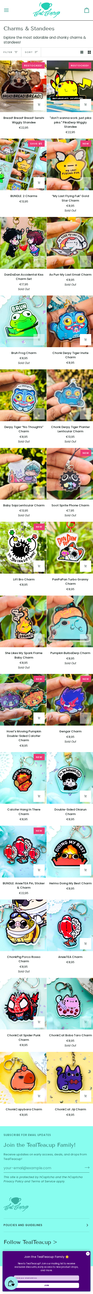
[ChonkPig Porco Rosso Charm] (23, 925)
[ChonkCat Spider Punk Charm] (23, 1003)
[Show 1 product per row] (82, 52)
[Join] (85, 1167)
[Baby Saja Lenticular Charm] (23, 474)
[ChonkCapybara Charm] (23, 1078)
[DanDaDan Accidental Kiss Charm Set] (23, 243)
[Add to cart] (39, 104)
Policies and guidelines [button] (23, 1225)
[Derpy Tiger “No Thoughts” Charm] (23, 395)
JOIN (46, 1285)
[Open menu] (10, 10)
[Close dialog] (88, 1254)
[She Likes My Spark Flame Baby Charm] (23, 621)
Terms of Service (43, 1181)
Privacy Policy (13, 1181)
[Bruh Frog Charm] (23, 321)
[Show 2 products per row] (89, 52)
